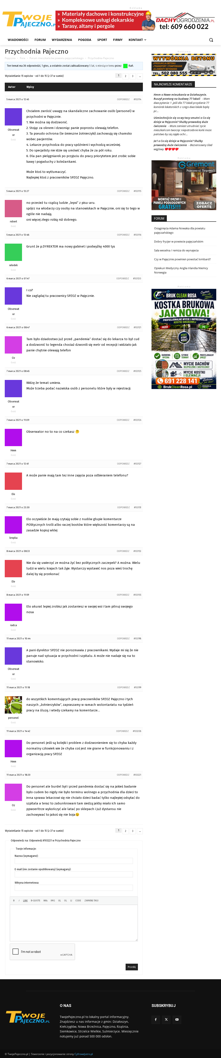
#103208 (137, 731)
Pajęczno (10, 58)
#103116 (137, 235)
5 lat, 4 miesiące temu (101, 65)
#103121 (137, 327)
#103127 (137, 464)
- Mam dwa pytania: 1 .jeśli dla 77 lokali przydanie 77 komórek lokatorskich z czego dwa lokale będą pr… (182, 105)
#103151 (137, 507)
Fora (22, 58)
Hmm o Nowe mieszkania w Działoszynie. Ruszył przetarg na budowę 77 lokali (180, 97)
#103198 (137, 638)
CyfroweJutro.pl (83, 1054)
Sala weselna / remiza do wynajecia (176, 250)
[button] (211, 40)
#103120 (137, 278)
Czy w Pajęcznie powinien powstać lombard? (182, 259)
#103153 (137, 551)
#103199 (137, 687)
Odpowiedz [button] (123, 99)
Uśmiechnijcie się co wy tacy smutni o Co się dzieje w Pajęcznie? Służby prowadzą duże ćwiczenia (182, 122)
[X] (166, 1020)
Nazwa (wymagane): (26, 855)
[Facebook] (156, 1020)
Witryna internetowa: (27, 882)
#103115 (137, 191)
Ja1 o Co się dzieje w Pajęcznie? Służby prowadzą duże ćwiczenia (178, 143)
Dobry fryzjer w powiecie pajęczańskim (178, 241)
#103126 (137, 420)
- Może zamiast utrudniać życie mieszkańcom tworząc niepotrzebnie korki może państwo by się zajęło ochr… (183, 130)
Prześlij (132, 967)
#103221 (137, 775)
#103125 (137, 371)
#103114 (137, 99)
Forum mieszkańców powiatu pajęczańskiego (57, 58)
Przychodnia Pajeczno (36, 51)
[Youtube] (177, 1020)
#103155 (137, 595)
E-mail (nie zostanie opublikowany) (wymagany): (43, 869)
